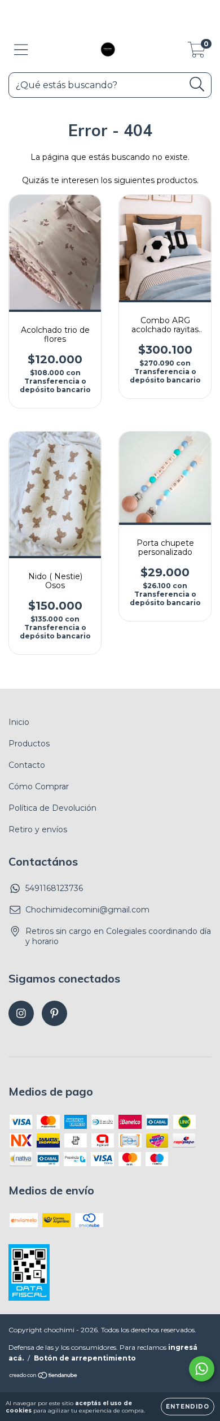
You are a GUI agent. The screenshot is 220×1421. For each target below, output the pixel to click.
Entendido (187, 1406)
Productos (29, 743)
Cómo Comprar (38, 786)
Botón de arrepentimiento (85, 1358)
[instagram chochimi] (21, 1013)
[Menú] (21, 50)
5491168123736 (54, 888)
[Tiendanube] (43, 1376)
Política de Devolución (52, 808)
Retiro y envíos (37, 829)
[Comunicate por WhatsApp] (201, 1368)
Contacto (26, 765)
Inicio (18, 722)
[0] (196, 52)
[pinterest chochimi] (54, 1013)
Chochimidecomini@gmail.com (87, 910)
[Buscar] (197, 84)
